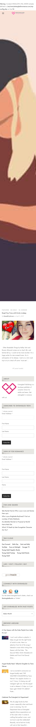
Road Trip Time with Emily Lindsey (14, 313)
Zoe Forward (6, 544)
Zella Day (15, 544)
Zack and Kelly (25, 544)
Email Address (7, 413)
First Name (5, 423)
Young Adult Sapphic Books (11, 550)
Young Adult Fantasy (8, 553)
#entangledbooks (7, 598)
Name (4, 485)
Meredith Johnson (9, 316)
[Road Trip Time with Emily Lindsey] (18, 330)
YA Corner (23, 310)
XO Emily (13, 310)
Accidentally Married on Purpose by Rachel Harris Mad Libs (16, 523)
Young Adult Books (23, 553)
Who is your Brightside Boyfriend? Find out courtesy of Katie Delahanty (16, 517)
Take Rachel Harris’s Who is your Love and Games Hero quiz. (18, 512)
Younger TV (26, 547)
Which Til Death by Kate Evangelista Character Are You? (17, 528)
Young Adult (6, 556)
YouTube (4, 547)
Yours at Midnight (14, 547)
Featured (5, 310)
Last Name (5, 431)
